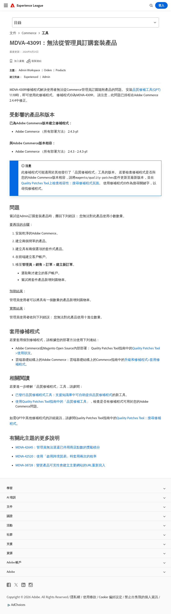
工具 (45, 33)
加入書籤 (19, 60)
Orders (48, 70)
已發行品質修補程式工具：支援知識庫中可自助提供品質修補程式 (63, 395)
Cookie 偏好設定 (110, 597)
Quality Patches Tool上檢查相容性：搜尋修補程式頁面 (60, 183)
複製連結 (36, 60)
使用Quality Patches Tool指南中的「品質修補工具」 (52, 401)
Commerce (29, 33)
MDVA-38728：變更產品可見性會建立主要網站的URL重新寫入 (60, 465)
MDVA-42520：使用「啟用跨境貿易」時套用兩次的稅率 (56, 456)
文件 (13, 33)
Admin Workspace (29, 70)
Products (61, 70)
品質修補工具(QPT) (146, 89)
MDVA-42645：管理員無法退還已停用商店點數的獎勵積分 (57, 447)
